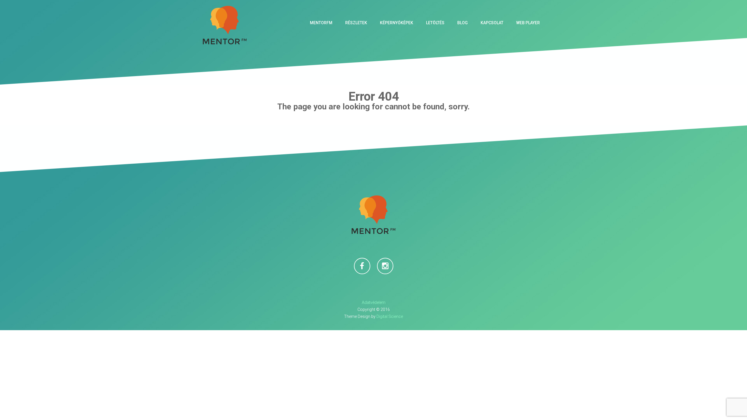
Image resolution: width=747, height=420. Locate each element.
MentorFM (321, 22)
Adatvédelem (373, 302)
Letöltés (435, 22)
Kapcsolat (492, 22)
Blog (462, 22)
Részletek (356, 22)
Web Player (528, 22)
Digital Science (389, 316)
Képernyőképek (396, 22)
